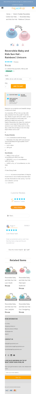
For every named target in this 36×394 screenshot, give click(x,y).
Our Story (7, 323)
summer (16, 180)
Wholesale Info (9, 331)
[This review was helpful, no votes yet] (24, 249)
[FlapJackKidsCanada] (18, 7)
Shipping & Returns (10, 326)
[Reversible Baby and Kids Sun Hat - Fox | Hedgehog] (25, 314)
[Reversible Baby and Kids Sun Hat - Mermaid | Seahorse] (25, 290)
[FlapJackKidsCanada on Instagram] (11, 355)
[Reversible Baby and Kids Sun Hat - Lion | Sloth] (11, 288)
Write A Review (18, 207)
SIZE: (6, 75)
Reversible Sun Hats (15, 178)
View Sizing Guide (11, 170)
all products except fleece (17, 174)
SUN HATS (10, 182)
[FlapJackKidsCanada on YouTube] (8, 355)
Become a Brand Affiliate (11, 329)
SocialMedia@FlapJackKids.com (13, 349)
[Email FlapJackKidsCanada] (14, 355)
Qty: (6, 83)
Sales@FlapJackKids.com (11, 343)
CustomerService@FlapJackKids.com (14, 346)
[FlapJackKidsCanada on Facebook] (5, 355)
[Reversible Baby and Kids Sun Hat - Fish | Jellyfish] (11, 314)
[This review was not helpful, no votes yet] (28, 249)
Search (7, 334)
